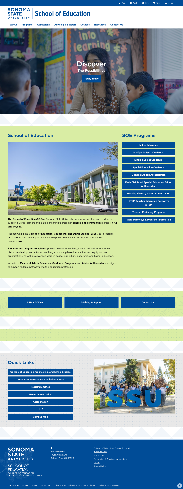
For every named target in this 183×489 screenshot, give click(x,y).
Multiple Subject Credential (148, 152)
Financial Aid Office (40, 394)
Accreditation (40, 402)
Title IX (92, 485)
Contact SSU (45, 485)
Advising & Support (65, 24)
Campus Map (40, 417)
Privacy (58, 485)
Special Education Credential (148, 167)
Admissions (43, 24)
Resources (100, 24)
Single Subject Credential (148, 160)
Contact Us (116, 24)
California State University (109, 485)
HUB (40, 409)
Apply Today (92, 78)
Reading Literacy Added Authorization (148, 193)
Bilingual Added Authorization (149, 175)
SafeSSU (82, 485)
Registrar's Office (40, 387)
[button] (179, 485)
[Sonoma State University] (20, 13)
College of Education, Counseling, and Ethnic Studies (40, 372)
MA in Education (148, 145)
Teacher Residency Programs (148, 212)
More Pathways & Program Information (149, 219)
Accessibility (69, 485)
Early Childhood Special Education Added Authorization (148, 184)
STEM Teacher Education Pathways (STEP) (149, 203)
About (13, 24)
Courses (85, 24)
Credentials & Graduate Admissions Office (40, 379)
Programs (27, 24)
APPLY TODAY (35, 302)
